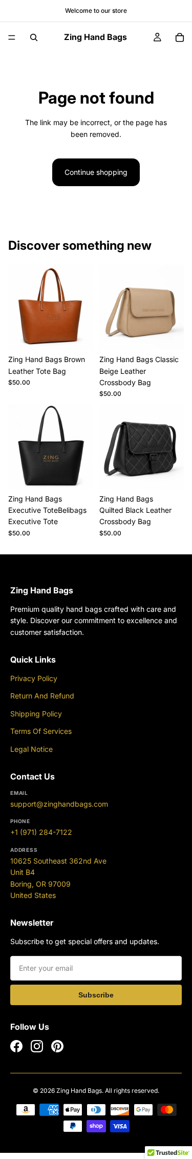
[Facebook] (16, 1046)
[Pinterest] (57, 1046)
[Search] (34, 37)
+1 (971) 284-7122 (41, 832)
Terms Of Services (41, 731)
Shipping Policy (36, 713)
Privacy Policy (33, 678)
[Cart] (179, 37)
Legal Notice (31, 749)
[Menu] (12, 37)
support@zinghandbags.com (59, 804)
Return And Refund (42, 695)
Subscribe (96, 995)
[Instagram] (37, 1046)
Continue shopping (96, 172)
